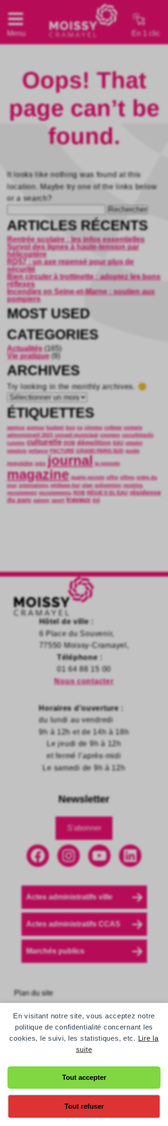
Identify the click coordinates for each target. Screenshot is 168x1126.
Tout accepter (84, 1077)
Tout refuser (84, 1106)
